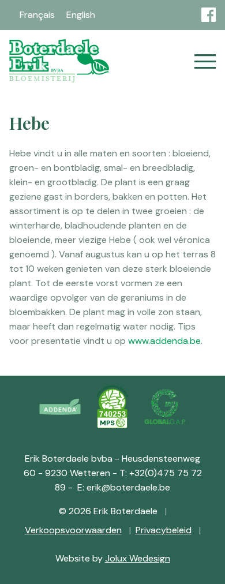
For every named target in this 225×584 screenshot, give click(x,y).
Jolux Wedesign (137, 558)
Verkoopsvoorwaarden (73, 530)
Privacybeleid (164, 530)
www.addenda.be (164, 341)
